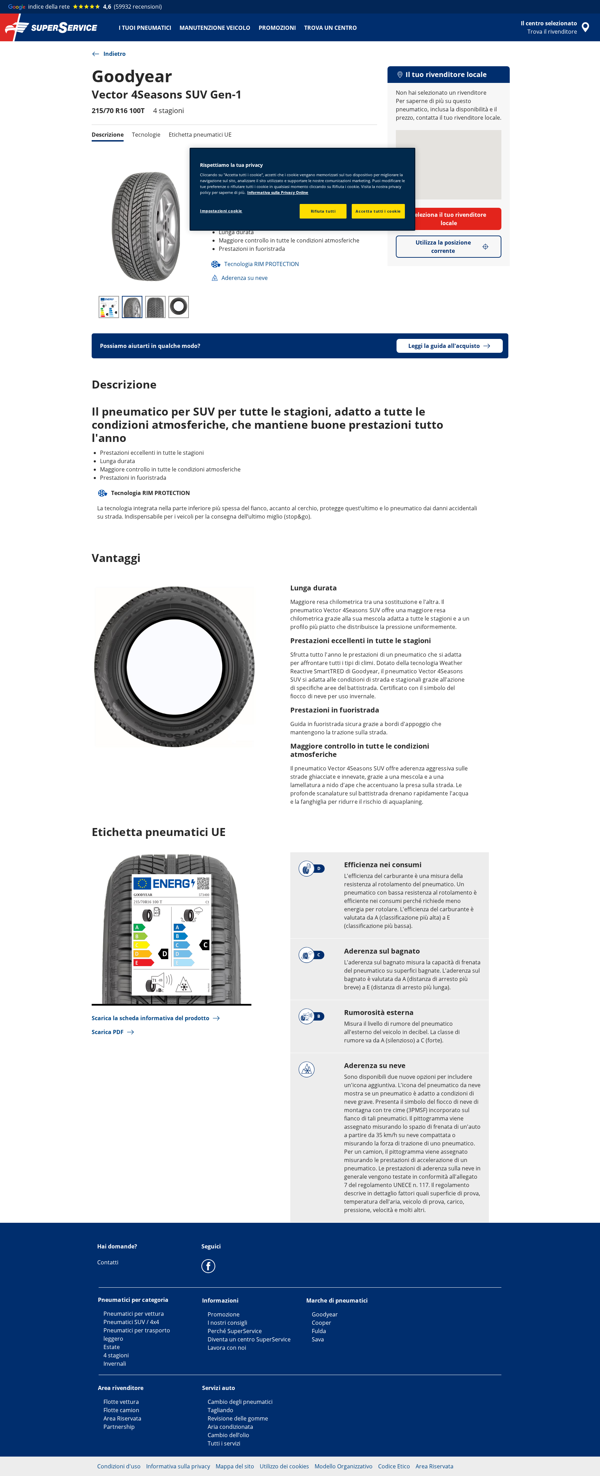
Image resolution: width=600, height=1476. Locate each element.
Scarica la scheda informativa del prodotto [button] (150, 1018)
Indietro (114, 54)
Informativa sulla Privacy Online (277, 192)
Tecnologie (146, 134)
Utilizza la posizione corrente (443, 247)
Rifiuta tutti (323, 211)
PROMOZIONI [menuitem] (277, 28)
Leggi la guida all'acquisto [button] (444, 346)
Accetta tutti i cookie (378, 211)
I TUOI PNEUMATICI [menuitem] (145, 28)
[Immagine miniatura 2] (132, 307)
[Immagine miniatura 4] (178, 307)
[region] (302, 189)
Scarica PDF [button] (108, 1032)
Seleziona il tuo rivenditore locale (448, 219)
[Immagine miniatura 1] (109, 307)
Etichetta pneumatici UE (200, 134)
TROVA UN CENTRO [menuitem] (330, 28)
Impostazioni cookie (221, 210)
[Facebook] (208, 1266)
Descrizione (108, 134)
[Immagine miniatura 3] (155, 307)
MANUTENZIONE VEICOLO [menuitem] (215, 28)
